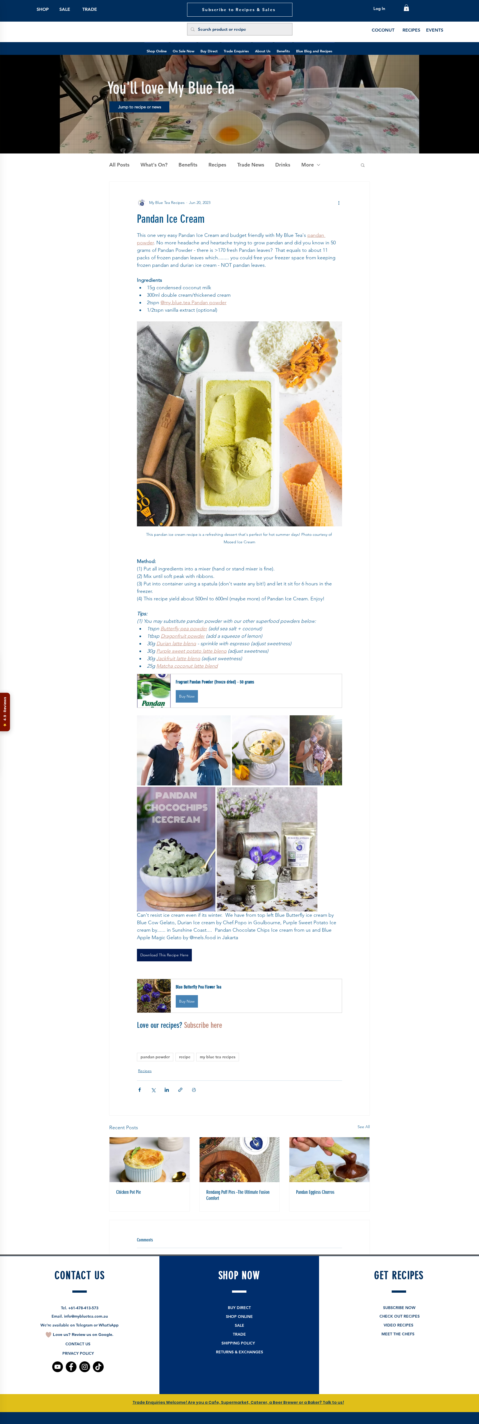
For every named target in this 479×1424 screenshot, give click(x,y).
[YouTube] (57, 1366)
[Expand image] (184, 750)
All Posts (119, 165)
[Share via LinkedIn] (166, 1089)
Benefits (188, 165)
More (307, 165)
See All (364, 1126)
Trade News (250, 165)
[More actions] (338, 202)
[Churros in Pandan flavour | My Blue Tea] (329, 1159)
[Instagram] (84, 1366)
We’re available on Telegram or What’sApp (79, 1325)
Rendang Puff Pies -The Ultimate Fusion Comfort (237, 1195)
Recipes (217, 165)
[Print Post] (194, 1089)
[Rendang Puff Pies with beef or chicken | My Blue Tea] (240, 1159)
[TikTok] (98, 1366)
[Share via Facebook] (139, 1089)
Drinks (282, 165)
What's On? (154, 165)
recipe (184, 1056)
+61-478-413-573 (83, 1307)
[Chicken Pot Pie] (149, 1159)
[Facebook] (71, 1366)
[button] (406, 7)
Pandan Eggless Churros (315, 1192)
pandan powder (155, 1056)
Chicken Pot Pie (128, 1192)
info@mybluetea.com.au (86, 1316)
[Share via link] (180, 1089)
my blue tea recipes (217, 1056)
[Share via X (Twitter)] (153, 1089)
